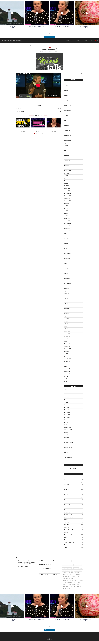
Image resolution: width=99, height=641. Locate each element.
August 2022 (66, 203)
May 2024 (66, 150)
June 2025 (66, 118)
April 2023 (66, 183)
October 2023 (67, 168)
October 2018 (67, 313)
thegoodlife (79, 586)
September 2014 (67, 373)
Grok (64, 572)
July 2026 (66, 85)
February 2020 (67, 278)
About (67, 40)
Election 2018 (66, 409)
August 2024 (66, 143)
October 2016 (67, 346)
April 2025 (66, 123)
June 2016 (66, 356)
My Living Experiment (68, 442)
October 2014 (67, 371)
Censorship (65, 564)
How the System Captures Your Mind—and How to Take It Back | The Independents (49, 568)
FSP (71, 570)
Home (17, 45)
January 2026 (67, 100)
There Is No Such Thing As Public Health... (53, 129)
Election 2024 (67, 417)
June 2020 (66, 268)
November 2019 (67, 286)
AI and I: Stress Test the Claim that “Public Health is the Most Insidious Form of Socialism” (49, 575)
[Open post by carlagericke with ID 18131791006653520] (62, 13)
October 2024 (67, 138)
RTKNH (70, 584)
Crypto (70, 566)
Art (65, 394)
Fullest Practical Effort (68, 429)
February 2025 (67, 128)
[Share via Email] (40, 105)
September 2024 (67, 140)
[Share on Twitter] (38, 105)
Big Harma (64, 562)
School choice (76, 584)
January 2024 (67, 160)
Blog (72, 40)
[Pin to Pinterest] (39, 105)
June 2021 (66, 238)
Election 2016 (66, 407)
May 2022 (66, 210)
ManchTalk (19, 101)
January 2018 (67, 333)
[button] (18, 126)
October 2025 (67, 108)
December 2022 (67, 193)
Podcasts (77, 40)
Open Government (73, 580)
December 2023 (67, 163)
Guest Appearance (70, 572)
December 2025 (67, 103)
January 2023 (67, 190)
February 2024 (67, 158)
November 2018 (67, 311)
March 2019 (66, 306)
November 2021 (67, 225)
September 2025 (67, 110)
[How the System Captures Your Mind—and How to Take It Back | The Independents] (23, 122)
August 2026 (66, 82)
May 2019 (66, 301)
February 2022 (67, 218)
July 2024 (66, 145)
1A (63, 560)
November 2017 (67, 336)
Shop (91, 40)
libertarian (71, 574)
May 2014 (66, 378)
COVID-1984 (71, 564)
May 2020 (66, 271)
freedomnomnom (73, 568)
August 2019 (66, 293)
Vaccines (64, 588)
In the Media (66, 437)
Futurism (66, 432)
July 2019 (66, 296)
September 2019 (67, 291)
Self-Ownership (65, 586)
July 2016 (66, 353)
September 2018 (67, 316)
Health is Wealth (78, 572)
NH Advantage (65, 580)
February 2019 (67, 308)
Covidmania (65, 566)
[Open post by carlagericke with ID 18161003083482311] (87, 13)
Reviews (66, 452)
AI (64, 392)
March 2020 (66, 276)
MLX (76, 578)
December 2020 (67, 253)
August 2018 (66, 318)
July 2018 (66, 321)
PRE (78, 582)
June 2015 (66, 363)
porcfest (64, 582)
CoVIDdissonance (78, 564)
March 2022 (66, 215)
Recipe (65, 449)
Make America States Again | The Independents (38, 129)
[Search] (97, 40)
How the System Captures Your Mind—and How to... (23, 129)
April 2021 (66, 243)
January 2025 (67, 130)
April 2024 (66, 153)
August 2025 (66, 113)
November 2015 (67, 361)
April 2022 (66, 213)
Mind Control (71, 578)
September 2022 (67, 200)
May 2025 (66, 120)
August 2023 (66, 173)
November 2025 (67, 105)
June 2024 (66, 148)
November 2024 (67, 135)
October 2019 (67, 288)
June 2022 (66, 208)
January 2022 (67, 220)
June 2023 (66, 178)
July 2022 (66, 205)
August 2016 (66, 351)
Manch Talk (66, 439)
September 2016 (67, 348)
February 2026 (67, 98)
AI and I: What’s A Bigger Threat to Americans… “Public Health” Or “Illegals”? (48, 571)
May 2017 (66, 341)
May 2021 (66, 241)
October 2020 (67, 258)
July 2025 (66, 115)
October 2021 (67, 228)
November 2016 (67, 343)
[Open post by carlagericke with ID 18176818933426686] (37, 13)
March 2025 (66, 125)
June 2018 (66, 323)
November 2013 (67, 381)
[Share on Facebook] (37, 105)
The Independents (68, 457)
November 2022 (67, 195)
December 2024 (67, 133)
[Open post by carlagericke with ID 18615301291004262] (12, 13)
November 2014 (67, 368)
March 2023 (66, 185)
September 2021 (67, 230)
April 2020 (66, 273)
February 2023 (67, 188)
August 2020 (66, 263)
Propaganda (65, 584)
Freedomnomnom (68, 427)
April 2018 (66, 328)
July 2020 (66, 266)
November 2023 (67, 165)
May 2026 (66, 90)
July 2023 (66, 175)
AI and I (69, 560)
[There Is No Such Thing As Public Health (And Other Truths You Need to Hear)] (54, 122)
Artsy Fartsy (66, 397)
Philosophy (80, 580)
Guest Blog (66, 434)
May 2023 (66, 180)
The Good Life (72, 586)
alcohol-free (75, 560)
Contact (86, 40)
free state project (66, 570)
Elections (66, 419)
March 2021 (66, 246)
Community (66, 402)
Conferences (67, 404)
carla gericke (78, 562)
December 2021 (67, 223)
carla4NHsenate (71, 562)
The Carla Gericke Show (69, 454)
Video (82, 40)
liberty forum (77, 574)
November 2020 (67, 256)
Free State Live (67, 424)
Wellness (69, 588)
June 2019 (66, 298)
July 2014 (66, 376)
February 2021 (67, 248)
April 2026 (66, 93)
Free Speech (80, 568)
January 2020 (67, 281)
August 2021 (66, 233)
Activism (66, 389)
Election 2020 (67, 412)
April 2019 (66, 303)
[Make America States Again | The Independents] (38, 122)
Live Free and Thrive (66, 576)
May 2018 (66, 326)
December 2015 (67, 358)
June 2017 (66, 338)
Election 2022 (67, 414)
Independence (65, 574)
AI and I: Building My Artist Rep (45, 564)
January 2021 (66, 251)
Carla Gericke (43, 51)
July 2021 (66, 235)
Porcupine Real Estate (68, 447)
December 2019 (67, 283)
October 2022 (67, 198)
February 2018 (67, 331)
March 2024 (66, 155)
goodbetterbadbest (77, 570)
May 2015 (66, 366)
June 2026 (66, 87)
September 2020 (67, 261)
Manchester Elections (75, 576)
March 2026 (66, 95)
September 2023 (67, 170)
